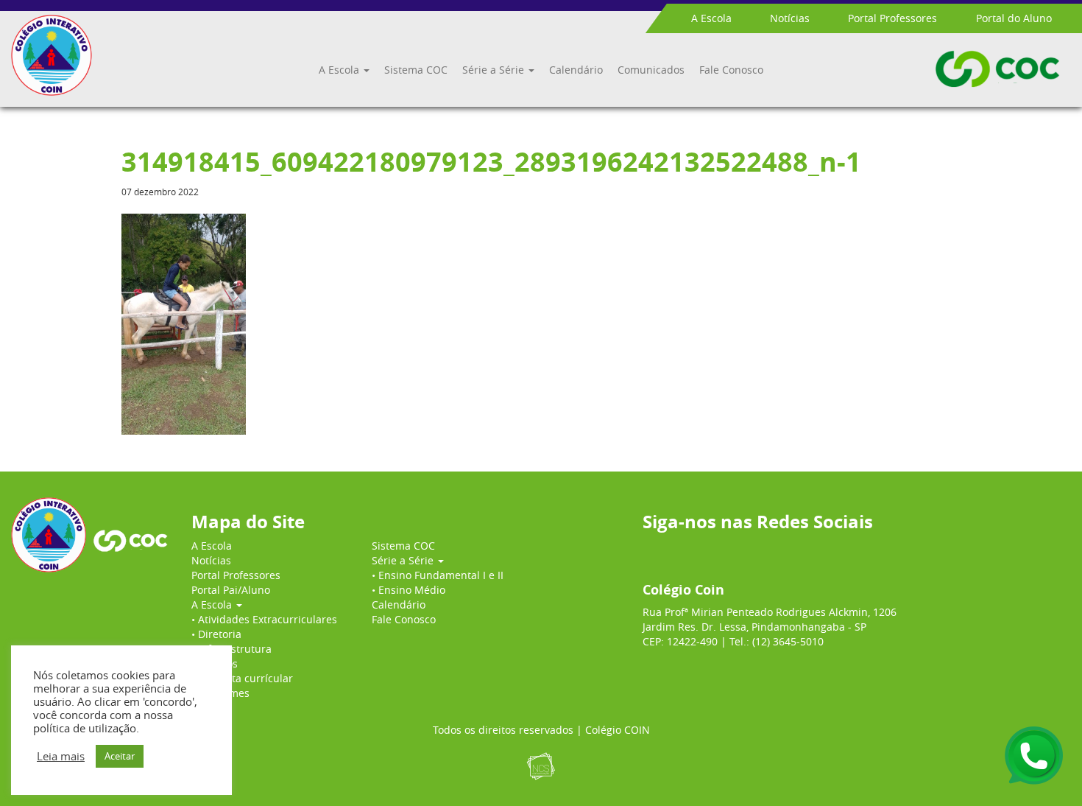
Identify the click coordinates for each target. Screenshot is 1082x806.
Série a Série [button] (494, 70)
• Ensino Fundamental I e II (437, 575)
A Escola (711, 18)
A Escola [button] (340, 70)
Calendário (576, 70)
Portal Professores (892, 18)
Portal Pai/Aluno (230, 590)
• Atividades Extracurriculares (264, 619)
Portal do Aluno (1014, 18)
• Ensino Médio (408, 590)
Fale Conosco (731, 70)
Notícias (790, 18)
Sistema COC (416, 70)
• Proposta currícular (242, 678)
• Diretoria (216, 634)
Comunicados (651, 70)
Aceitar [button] (120, 756)
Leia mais (61, 756)
